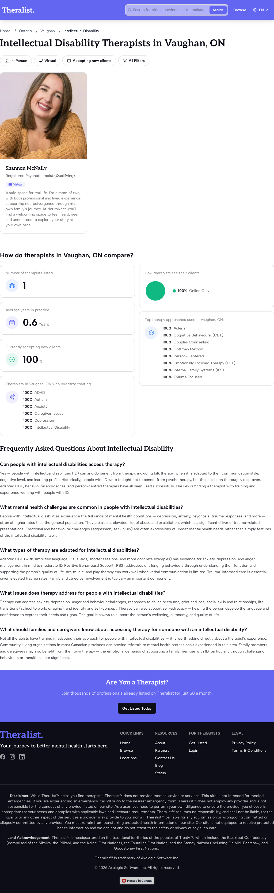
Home (5, 31)
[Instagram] (12, 756)
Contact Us (165, 758)
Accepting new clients (92, 60)
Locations (128, 758)
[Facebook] (2, 756)
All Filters (137, 60)
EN (261, 10)
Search (218, 10)
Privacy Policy (244, 743)
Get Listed (198, 743)
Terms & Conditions (249, 750)
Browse (239, 10)
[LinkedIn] (22, 756)
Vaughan (47, 31)
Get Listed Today (137, 708)
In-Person (18, 60)
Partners (162, 750)
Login (193, 750)
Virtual (50, 60)
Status (160, 773)
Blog (159, 765)
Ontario (25, 31)
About (160, 743)
